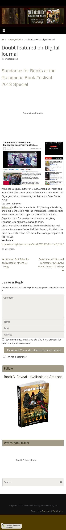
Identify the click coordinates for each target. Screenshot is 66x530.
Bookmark (9, 248)
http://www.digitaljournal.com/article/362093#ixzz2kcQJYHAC (33, 244)
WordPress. (58, 511)
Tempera (46, 511)
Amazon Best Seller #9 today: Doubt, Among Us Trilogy (15, 263)
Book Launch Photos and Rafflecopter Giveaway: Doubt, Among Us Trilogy (51, 263)
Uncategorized (14, 39)
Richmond (7, 207)
